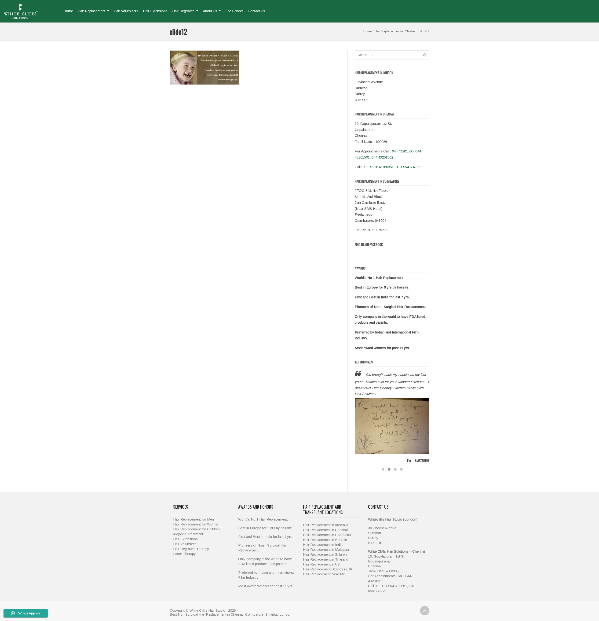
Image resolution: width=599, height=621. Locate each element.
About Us (210, 11)
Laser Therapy (184, 558)
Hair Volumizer (184, 548)
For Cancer (234, 11)
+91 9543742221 (409, 167)
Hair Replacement (92, 11)
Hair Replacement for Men (193, 524)
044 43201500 (402, 151)
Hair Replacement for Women (196, 529)
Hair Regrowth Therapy (191, 553)
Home (68, 11)
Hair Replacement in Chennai (325, 534)
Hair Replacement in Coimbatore (328, 539)
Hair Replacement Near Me (324, 578)
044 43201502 (382, 157)
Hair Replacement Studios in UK (327, 573)
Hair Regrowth (183, 11)
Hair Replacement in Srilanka (325, 559)
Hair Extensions (155, 11)
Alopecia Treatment (188, 538)
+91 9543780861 (381, 167)
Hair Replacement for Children (395, 31)
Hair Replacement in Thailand (325, 564)
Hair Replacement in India (323, 549)
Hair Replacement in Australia (325, 529)
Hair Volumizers (126, 11)
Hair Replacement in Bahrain (325, 544)
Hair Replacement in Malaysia (326, 554)
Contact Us (256, 11)
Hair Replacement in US (321, 568)
